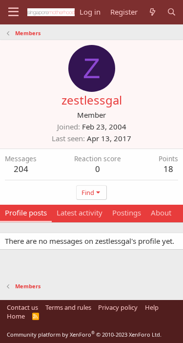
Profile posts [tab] (26, 212)
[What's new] (152, 12)
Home (16, 316)
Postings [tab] (126, 212)
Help (152, 307)
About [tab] (161, 212)
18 (168, 168)
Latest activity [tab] (79, 212)
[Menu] (13, 12)
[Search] (171, 12)
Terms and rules (68, 307)
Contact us (22, 307)
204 (21, 168)
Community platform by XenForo (84, 334)
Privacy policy (118, 307)
